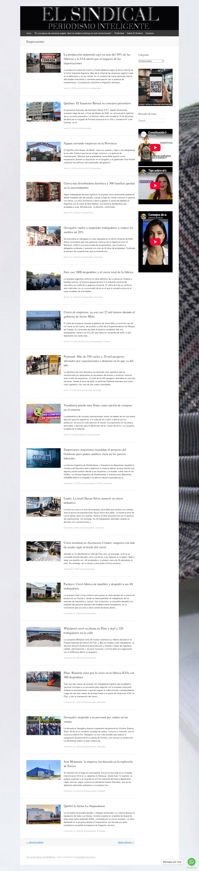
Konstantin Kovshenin (86, 856)
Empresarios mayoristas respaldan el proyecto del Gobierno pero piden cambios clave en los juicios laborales (95, 453)
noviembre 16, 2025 (72, 791)
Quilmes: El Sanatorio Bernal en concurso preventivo (97, 103)
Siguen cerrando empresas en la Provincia (90, 143)
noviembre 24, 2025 (72, 702)
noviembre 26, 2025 (72, 657)
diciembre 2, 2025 (71, 569)
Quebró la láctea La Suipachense (84, 806)
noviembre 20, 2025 (72, 746)
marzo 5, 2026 (70, 88)
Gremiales (98, 257)
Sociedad (97, 390)
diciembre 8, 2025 (71, 527)
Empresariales (94, 88)
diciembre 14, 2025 (72, 483)
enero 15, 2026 (70, 390)
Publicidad (119, 33)
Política (107, 341)
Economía (83, 88)
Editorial (83, 434)
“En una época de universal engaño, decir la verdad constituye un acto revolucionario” (72, 33)
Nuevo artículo (126, 842)
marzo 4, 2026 (70, 168)
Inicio (28, 33)
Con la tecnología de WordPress (41, 856)
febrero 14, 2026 (71, 341)
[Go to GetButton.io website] (192, 868)
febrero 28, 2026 (71, 212)
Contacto (150, 33)
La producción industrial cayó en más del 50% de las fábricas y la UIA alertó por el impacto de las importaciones (97, 58)
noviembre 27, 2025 (72, 613)
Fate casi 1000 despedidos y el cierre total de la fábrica (98, 272)
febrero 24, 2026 (71, 257)
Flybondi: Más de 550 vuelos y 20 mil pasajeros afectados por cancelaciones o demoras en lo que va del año (98, 360)
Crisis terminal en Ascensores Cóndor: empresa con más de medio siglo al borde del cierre (99, 545)
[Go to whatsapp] (191, 862)
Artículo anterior (34, 842)
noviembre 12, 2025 (72, 831)
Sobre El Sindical (135, 33)
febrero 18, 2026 (71, 297)
